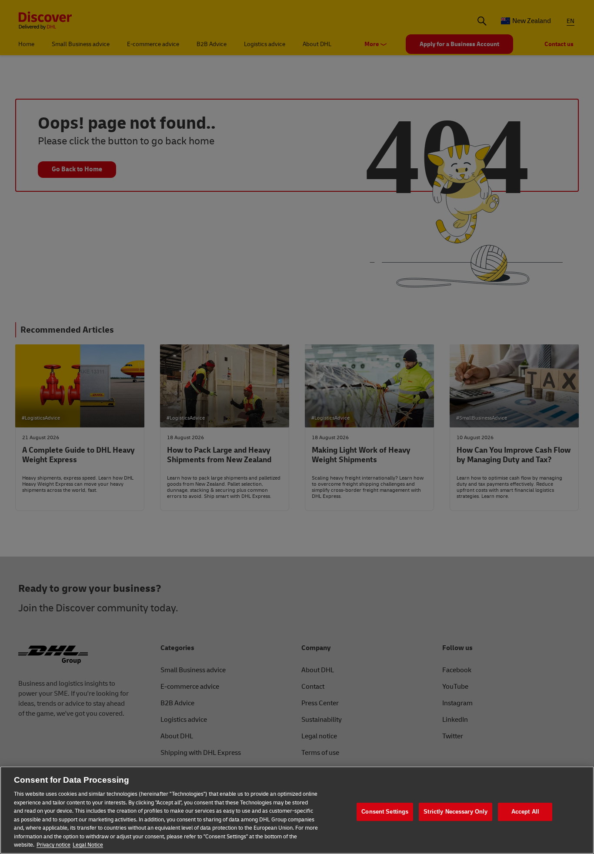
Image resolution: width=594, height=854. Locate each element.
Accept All (525, 811)
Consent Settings (384, 811)
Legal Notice (88, 844)
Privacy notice (53, 844)
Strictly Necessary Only (455, 811)
